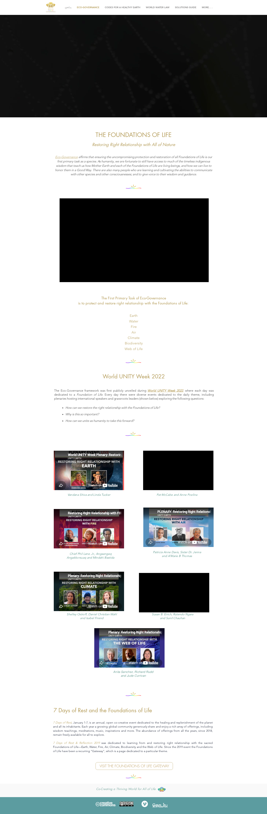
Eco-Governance (66, 157)
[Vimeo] (144, 804)
